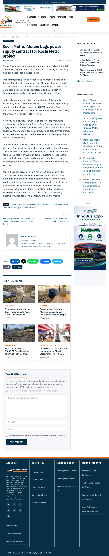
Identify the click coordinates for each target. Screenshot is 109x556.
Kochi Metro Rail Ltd (60, 204)
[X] (14, 510)
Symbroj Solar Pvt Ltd (65, 479)
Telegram (57, 261)
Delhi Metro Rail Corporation (29, 204)
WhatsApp (33, 261)
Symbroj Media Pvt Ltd (66, 471)
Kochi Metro (46, 204)
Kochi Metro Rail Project (12, 208)
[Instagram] (14, 504)
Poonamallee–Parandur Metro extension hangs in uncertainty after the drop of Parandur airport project (93, 166)
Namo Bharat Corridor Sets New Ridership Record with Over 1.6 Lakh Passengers (92, 106)
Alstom (13, 204)
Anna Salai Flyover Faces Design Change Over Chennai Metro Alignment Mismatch (92, 126)
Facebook (45, 261)
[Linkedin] (20, 504)
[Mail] (8, 510)
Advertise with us (13, 533)
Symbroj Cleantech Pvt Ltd (66, 488)
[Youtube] (98, 2)
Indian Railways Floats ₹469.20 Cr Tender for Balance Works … (89, 62)
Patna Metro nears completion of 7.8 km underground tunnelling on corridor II (92, 186)
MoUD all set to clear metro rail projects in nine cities (57, 220)
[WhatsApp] (20, 510)
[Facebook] (103, 2)
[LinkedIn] (90, 2)
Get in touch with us (14, 541)
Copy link (17, 267)
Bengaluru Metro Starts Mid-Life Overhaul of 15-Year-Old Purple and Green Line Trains (93, 146)
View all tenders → (84, 81)
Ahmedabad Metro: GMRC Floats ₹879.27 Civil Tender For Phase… (92, 72)
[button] (54, 30)
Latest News (14, 37)
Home (5, 37)
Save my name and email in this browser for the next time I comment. (37, 436)
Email (7, 267)
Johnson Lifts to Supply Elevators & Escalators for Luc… (91, 52)
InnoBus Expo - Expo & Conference (90, 485)
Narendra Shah (8, 60)
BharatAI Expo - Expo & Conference (91, 497)
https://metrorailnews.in (29, 240)
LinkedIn (14, 261)
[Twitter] (94, 2)
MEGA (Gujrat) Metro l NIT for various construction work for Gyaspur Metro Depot (18, 221)
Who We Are (11, 526)
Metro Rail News (29, 208)
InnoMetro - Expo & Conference (89, 473)
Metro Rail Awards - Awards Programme (89, 509)
